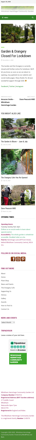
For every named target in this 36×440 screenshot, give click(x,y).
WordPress (25, 435)
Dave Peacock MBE (8, 208)
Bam (2, 437)
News (2, 47)
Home (3, 277)
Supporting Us (6, 291)
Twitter (12, 86)
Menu (6, 17)
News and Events (7, 284)
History (3, 295)
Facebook (4, 86)
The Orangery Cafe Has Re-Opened (14, 177)
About (3, 273)
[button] (18, 346)
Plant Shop (5, 280)
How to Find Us (6, 305)
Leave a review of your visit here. (12, 335)
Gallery (3, 298)
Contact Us (5, 309)
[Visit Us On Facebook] (13, 259)
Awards (3, 302)
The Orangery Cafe (8, 288)
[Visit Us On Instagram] (18, 259)
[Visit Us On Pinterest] (23, 259)
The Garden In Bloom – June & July (14, 141)
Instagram (19, 86)
